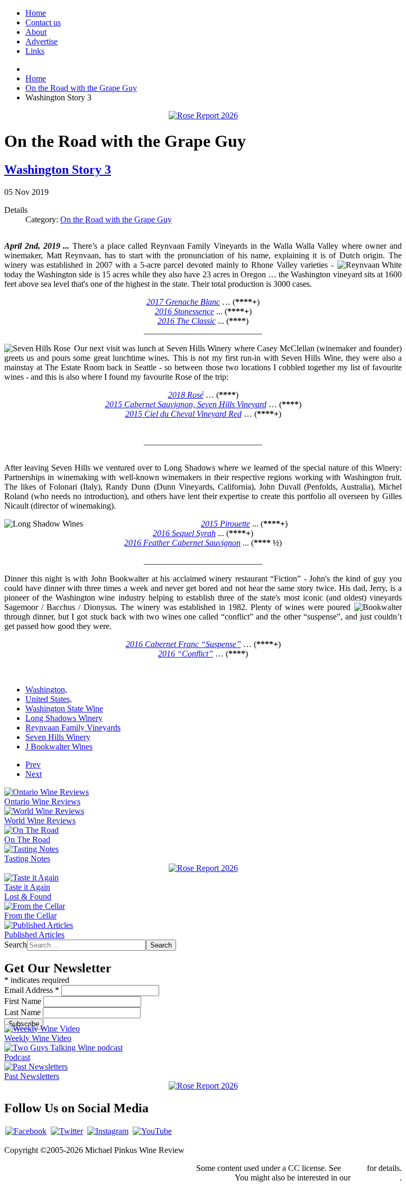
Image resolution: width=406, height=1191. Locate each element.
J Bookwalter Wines (59, 746)
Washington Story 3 (57, 169)
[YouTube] (152, 1131)
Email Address (31, 990)
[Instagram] (108, 1131)
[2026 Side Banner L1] (203, 868)
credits (354, 1168)
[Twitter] (67, 1131)
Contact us (43, 22)
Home (35, 12)
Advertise (41, 41)
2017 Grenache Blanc (183, 301)
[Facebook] (26, 1131)
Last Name (23, 1012)
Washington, (46, 689)
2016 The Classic (187, 320)
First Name (23, 1001)
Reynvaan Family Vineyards (73, 727)
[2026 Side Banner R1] (203, 1085)
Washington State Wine (64, 708)
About (36, 31)
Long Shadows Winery (64, 718)
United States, (48, 699)
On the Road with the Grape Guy (116, 219)
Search (15, 944)
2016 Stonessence (184, 311)
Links (34, 50)
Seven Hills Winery (57, 737)
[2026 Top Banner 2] (203, 115)
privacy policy (376, 1177)
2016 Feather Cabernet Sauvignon (182, 542)
